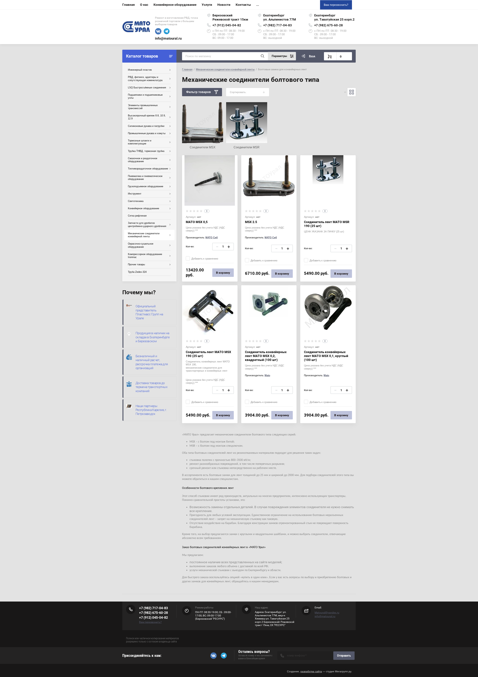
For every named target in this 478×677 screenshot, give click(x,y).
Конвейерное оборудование (174, 5)
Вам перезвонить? (336, 5)
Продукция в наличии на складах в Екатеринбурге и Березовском (153, 337)
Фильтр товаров (198, 92)
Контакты (243, 5)
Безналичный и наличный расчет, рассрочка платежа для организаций (152, 362)
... (257, 5)
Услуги (207, 5)
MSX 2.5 (251, 222)
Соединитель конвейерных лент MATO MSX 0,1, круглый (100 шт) (326, 356)
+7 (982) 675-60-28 (328, 25)
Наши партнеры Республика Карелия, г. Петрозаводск (151, 410)
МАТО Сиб (211, 237)
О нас (144, 5)
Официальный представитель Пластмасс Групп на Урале (149, 312)
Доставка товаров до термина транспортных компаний (151, 387)
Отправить (344, 655)
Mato (267, 375)
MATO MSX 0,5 (197, 222)
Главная (128, 5)
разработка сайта (311, 671)
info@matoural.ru (168, 38)
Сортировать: (238, 92)
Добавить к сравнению (204, 258)
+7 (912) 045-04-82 (226, 25)
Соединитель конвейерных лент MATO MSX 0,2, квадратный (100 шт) (266, 356)
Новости (223, 5)
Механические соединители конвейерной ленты (225, 69)
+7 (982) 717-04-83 (277, 25)
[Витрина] (351, 92)
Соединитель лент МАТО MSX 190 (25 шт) (208, 354)
